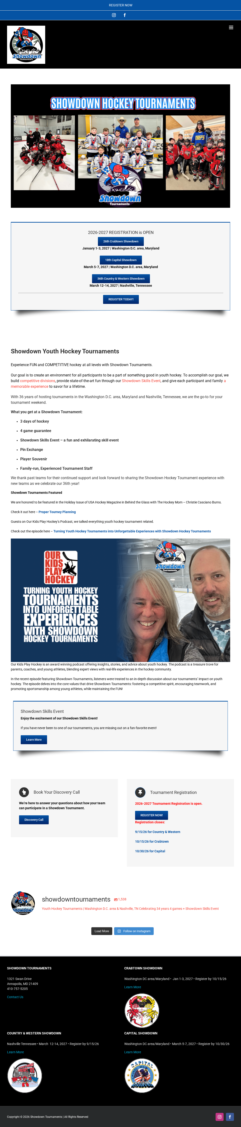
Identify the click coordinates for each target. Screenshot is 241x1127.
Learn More (132, 987)
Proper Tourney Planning (57, 512)
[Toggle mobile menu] (231, 27)
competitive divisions (37, 381)
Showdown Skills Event (141, 381)
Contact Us (15, 997)
